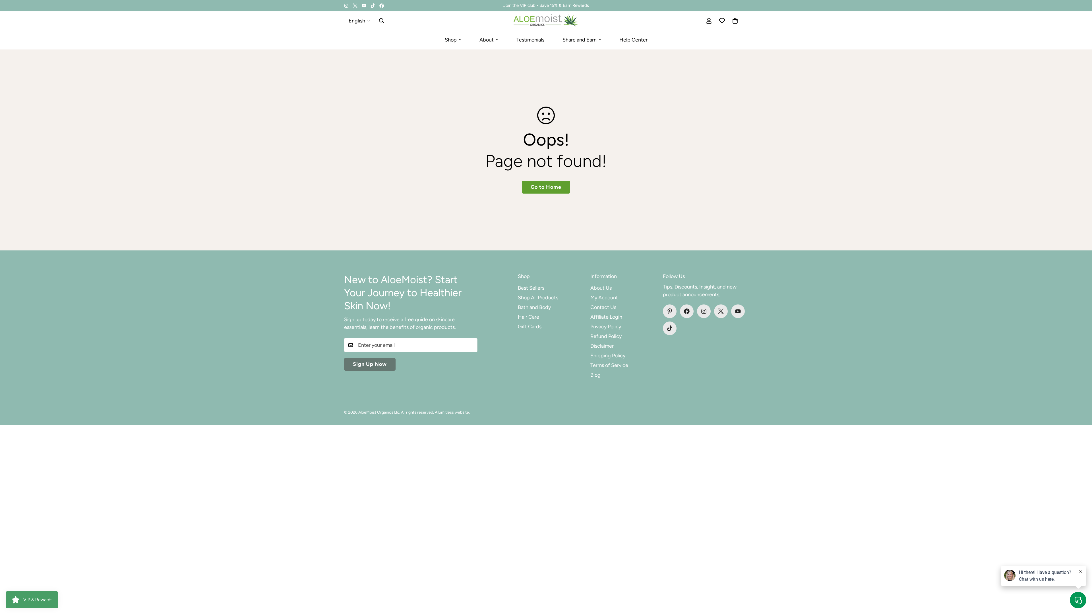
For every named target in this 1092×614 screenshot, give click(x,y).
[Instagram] (346, 5)
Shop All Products (538, 297)
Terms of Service (609, 365)
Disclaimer (602, 346)
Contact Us (603, 307)
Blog (595, 375)
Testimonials (530, 40)
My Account (604, 297)
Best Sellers (531, 288)
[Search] (381, 20)
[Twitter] (355, 5)
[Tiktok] (373, 5)
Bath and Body (534, 307)
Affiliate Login (606, 317)
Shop (451, 40)
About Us (601, 288)
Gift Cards (529, 326)
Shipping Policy (607, 355)
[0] (735, 20)
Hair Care (528, 317)
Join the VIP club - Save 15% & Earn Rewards (546, 5)
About (486, 40)
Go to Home (546, 187)
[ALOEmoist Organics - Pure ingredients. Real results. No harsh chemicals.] (546, 20)
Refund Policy (606, 336)
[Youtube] (364, 5)
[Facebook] (381, 5)
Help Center (633, 40)
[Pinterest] (670, 311)
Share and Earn (579, 40)
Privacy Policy (605, 326)
